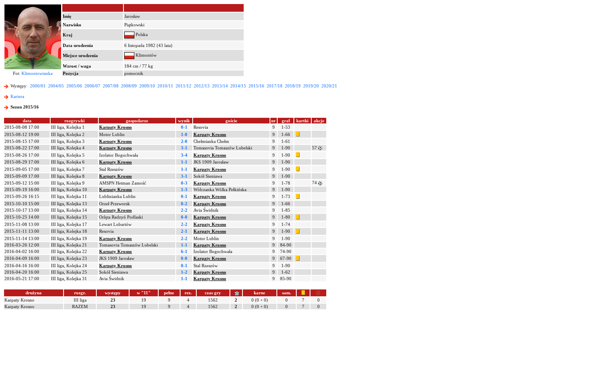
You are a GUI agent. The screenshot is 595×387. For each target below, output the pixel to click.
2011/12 (183, 85)
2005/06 (74, 85)
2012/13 (202, 85)
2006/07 (92, 85)
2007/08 (111, 85)
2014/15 (238, 85)
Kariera (17, 96)
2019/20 (311, 85)
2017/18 (275, 85)
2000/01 (38, 85)
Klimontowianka (37, 73)
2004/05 (56, 85)
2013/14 (220, 85)
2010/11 (165, 85)
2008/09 (129, 85)
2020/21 (329, 85)
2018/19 (293, 85)
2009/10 (147, 85)
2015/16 (256, 85)
